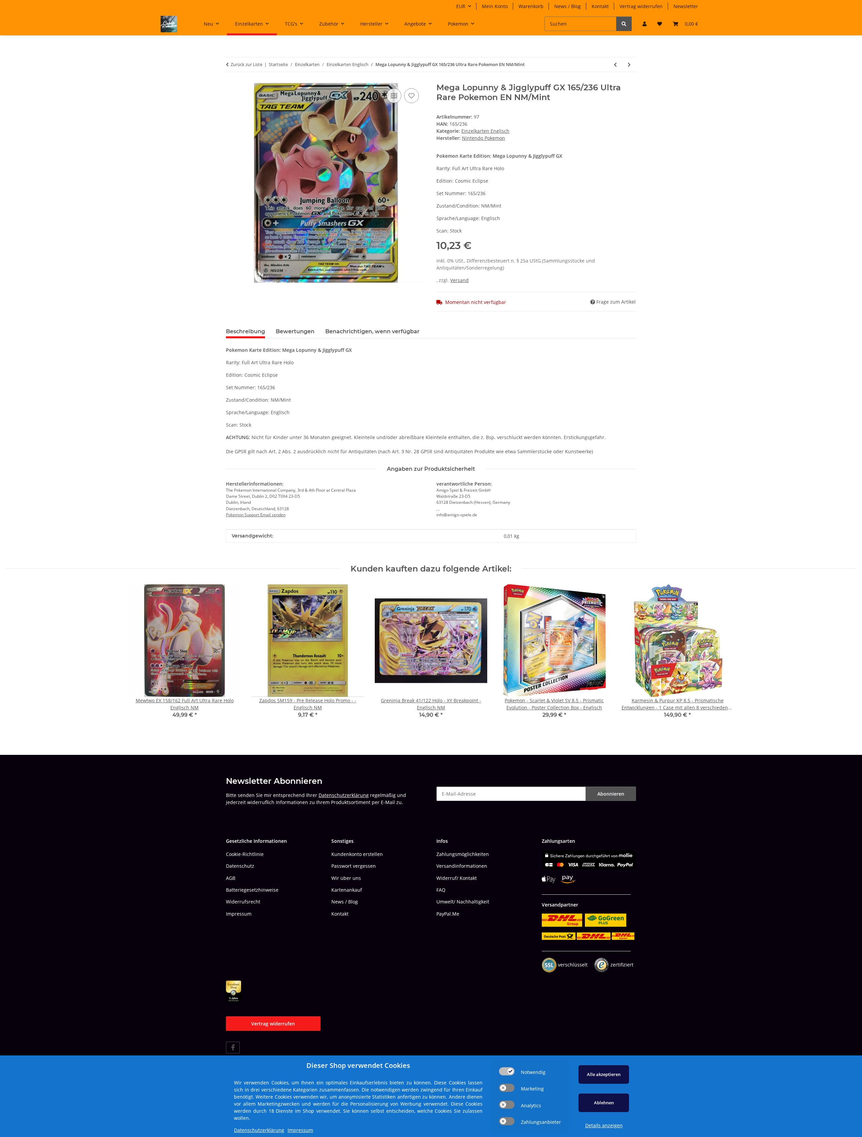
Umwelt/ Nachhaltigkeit (462, 901)
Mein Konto (495, 6)
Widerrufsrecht (243, 901)
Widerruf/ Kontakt (456, 878)
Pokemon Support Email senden (256, 515)
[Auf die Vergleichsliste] (394, 95)
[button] (644, 23)
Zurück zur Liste (246, 64)
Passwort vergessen (353, 866)
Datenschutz (240, 866)
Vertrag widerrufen (641, 6)
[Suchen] (624, 24)
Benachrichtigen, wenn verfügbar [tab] (372, 331)
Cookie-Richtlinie (245, 854)
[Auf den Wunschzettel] (411, 95)
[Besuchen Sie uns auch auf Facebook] (233, 1047)
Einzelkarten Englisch (485, 131)
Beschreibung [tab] (245, 331)
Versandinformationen (461, 866)
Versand (459, 280)
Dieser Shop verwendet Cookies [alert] (358, 1065)
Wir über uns (346, 878)
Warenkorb (531, 6)
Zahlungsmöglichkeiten (462, 854)
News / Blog (567, 6)
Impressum (239, 914)
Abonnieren (610, 794)
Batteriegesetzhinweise (252, 890)
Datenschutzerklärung (344, 795)
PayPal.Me (447, 914)
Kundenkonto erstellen (357, 854)
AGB (230, 878)
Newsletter (685, 6)
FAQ (440, 890)
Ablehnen (604, 1103)
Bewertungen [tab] (295, 331)
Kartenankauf (346, 890)
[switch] (507, 1071)
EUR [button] (460, 6)
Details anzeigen (604, 1125)
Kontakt (600, 6)
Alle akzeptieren (604, 1074)
